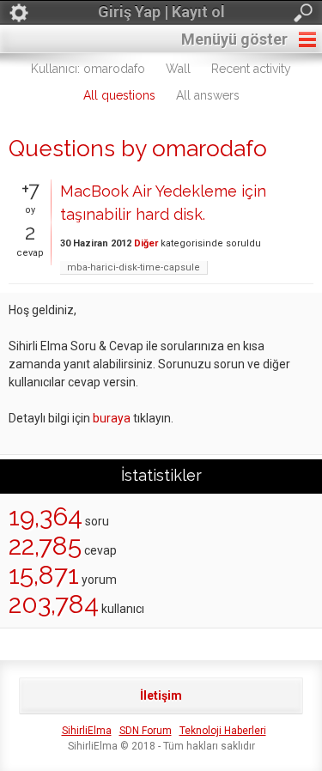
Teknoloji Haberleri (222, 731)
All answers (208, 95)
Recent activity (251, 69)
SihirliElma (87, 731)
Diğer (146, 243)
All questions (119, 95)
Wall (178, 69)
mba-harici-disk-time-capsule (133, 267)
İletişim (161, 695)
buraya (112, 418)
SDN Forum (145, 731)
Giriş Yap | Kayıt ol (161, 12)
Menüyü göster (234, 39)
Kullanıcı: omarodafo (88, 69)
